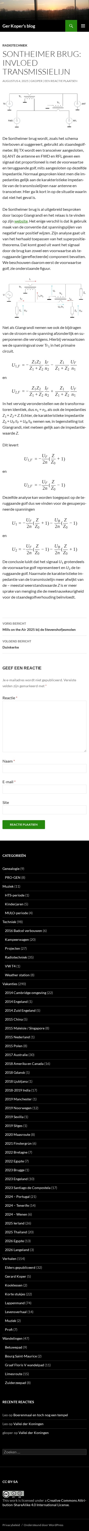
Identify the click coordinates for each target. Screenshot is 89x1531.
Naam (8, 761)
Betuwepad (13, 1347)
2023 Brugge (14, 1170)
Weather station (17, 975)
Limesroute (13, 1374)
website (21, 221)
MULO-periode (16, 913)
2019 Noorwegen (18, 1108)
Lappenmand (15, 1303)
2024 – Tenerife (17, 1205)
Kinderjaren (14, 904)
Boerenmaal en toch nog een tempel (40, 1415)
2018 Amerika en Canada (24, 1063)
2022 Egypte (14, 1161)
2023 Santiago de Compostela (27, 1188)
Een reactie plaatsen (60, 81)
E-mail (9, 781)
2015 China (14, 1019)
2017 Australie (16, 1055)
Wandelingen (12, 1338)
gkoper (36, 81)
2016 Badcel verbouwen (23, 930)
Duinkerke (16, 644)
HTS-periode (14, 895)
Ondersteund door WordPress (43, 1525)
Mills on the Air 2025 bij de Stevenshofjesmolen (39, 627)
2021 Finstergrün (18, 1143)
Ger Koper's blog (18, 26)
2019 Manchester (18, 1099)
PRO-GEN (13, 877)
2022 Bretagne (16, 1152)
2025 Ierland (14, 1223)
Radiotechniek (14, 45)
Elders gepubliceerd (20, 1267)
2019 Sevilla (14, 1117)
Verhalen (9, 1258)
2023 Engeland (16, 1179)
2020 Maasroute (17, 1134)
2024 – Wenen (16, 1214)
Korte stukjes (15, 1294)
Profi (9, 1329)
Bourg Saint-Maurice (21, 1356)
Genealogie (11, 868)
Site (5, 802)
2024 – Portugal (17, 1196)
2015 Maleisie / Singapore (24, 1028)
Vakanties (9, 984)
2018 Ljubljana (16, 1081)
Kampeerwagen (17, 939)
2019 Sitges (13, 1126)
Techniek (9, 922)
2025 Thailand (16, 1232)
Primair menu (83, 26)
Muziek (8, 886)
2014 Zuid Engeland (20, 1010)
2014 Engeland (16, 1001)
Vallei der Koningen (28, 1424)
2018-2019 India (17, 1090)
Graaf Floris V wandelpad (24, 1365)
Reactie (9, 697)
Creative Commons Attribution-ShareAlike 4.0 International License (44, 1502)
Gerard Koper (15, 1276)
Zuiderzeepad (15, 1383)
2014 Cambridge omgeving (25, 993)
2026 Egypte (14, 1241)
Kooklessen (13, 1285)
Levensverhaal (16, 1312)
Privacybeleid (11, 1525)
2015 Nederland (17, 1037)
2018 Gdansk (15, 1072)
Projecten (12, 948)
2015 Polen (13, 1046)
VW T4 (10, 966)
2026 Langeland (17, 1250)
